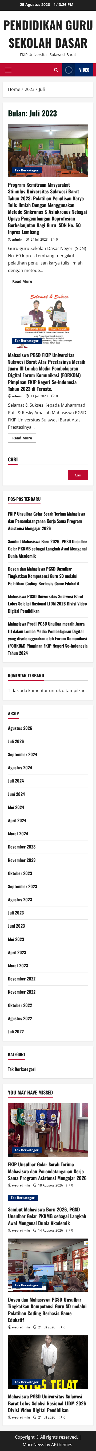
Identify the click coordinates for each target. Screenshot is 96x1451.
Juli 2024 (16, 780)
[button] (8, 69)
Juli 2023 (16, 912)
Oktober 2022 (20, 1005)
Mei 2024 (16, 807)
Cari (13, 459)
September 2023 (22, 886)
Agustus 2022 (20, 1018)
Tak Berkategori (27, 170)
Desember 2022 (21, 978)
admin (17, 239)
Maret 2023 (18, 965)
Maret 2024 (18, 833)
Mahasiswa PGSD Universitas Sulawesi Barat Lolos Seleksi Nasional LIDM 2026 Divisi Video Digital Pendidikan (47, 603)
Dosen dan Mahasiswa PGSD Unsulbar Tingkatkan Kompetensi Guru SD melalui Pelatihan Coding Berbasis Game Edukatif (43, 575)
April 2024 (17, 820)
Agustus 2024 (20, 767)
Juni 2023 (16, 926)
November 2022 (21, 992)
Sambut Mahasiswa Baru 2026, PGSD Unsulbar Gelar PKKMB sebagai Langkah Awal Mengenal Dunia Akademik (47, 548)
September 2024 (22, 754)
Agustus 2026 (20, 728)
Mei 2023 (16, 939)
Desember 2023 (21, 846)
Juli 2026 (16, 741)
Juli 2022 (16, 1031)
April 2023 (17, 952)
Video (84, 70)
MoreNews (33, 1445)
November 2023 (21, 860)
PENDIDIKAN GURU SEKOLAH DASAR (48, 33)
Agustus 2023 (20, 899)
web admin (21, 1185)
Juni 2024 (16, 794)
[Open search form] (56, 70)
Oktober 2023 (20, 873)
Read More (24, 280)
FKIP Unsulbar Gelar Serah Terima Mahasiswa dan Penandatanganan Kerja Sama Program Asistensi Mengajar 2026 (46, 520)
